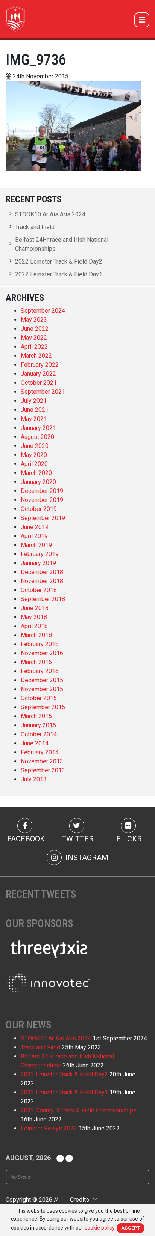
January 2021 (38, 427)
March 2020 (36, 472)
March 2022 (36, 355)
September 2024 (43, 310)
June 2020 (35, 445)
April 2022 (34, 346)
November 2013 (42, 761)
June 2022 (35, 328)
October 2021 (39, 382)
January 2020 (38, 481)
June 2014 (35, 743)
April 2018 (34, 626)
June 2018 (35, 608)
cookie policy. (100, 1228)
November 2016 (42, 653)
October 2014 (39, 734)
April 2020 (34, 463)
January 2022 (38, 373)
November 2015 (42, 689)
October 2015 (39, 698)
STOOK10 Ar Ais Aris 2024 (50, 214)
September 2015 (43, 707)
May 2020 (34, 454)
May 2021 (34, 418)
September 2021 (43, 391)
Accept (130, 1228)
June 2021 (35, 409)
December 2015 (42, 680)
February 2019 (40, 554)
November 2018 (42, 581)
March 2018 (36, 635)
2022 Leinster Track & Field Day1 (58, 274)
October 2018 (39, 590)
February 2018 (40, 644)
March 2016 (36, 662)
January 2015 (38, 725)
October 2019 (39, 508)
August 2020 (37, 436)
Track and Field (35, 227)
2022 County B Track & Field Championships (79, 1110)
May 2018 (34, 617)
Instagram (86, 857)
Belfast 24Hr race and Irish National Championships (61, 244)
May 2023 (34, 319)
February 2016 (40, 671)
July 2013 (34, 779)
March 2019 (36, 545)
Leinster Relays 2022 (49, 1128)
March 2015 (36, 716)
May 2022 (34, 337)
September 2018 (43, 599)
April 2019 (34, 536)
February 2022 (40, 364)
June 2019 (35, 527)
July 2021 (34, 400)
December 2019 (42, 490)
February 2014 (40, 752)
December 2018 (42, 572)
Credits (79, 1199)
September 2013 (43, 770)
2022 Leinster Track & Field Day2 (58, 261)
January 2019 (38, 563)
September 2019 (43, 518)
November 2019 (42, 499)
